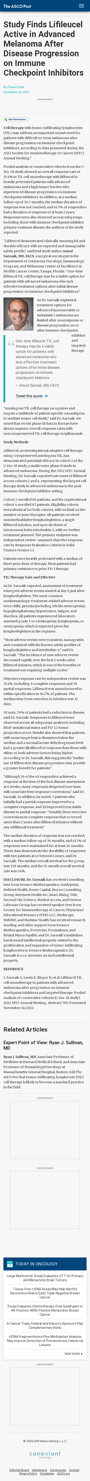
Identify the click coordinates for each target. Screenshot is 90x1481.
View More (72, 1353)
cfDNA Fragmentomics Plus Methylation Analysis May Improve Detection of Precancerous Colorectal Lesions (45, 1341)
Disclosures (58, 1470)
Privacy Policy (28, 1473)
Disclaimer (47, 1473)
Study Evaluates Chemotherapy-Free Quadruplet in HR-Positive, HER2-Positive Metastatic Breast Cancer (45, 1310)
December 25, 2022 (16, 92)
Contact (74, 1470)
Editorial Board (19, 1470)
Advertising (39, 1470)
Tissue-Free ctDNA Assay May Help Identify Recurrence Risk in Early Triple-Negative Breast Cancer (45, 1293)
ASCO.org (63, 1473)
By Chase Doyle (13, 87)
